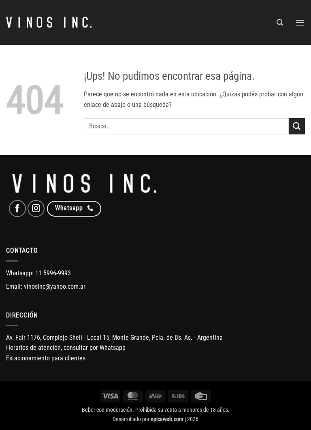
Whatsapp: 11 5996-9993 (38, 273)
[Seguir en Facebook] (17, 208)
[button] (280, 22)
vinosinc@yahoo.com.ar (54, 286)
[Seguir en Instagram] (36, 208)
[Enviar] (297, 126)
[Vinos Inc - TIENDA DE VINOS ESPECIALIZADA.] (49, 23)
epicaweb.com (167, 419)
